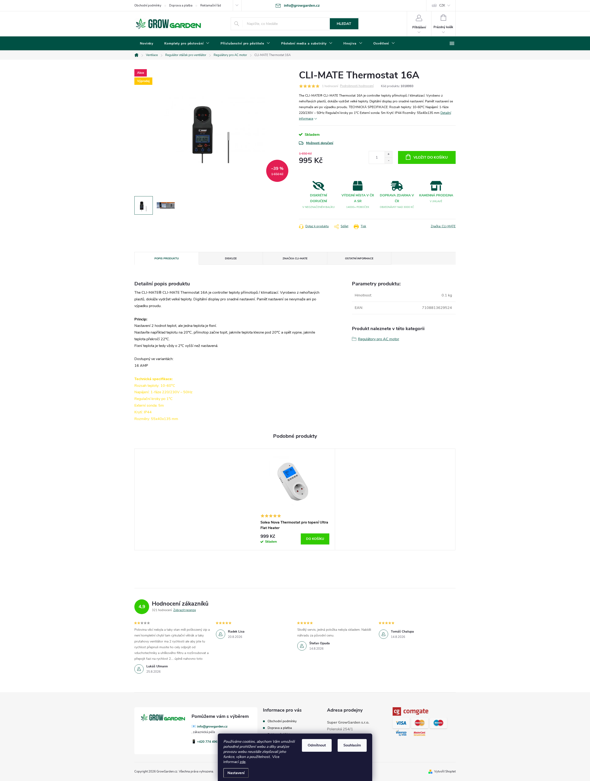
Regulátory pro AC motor (378, 339)
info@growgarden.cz (212, 726)
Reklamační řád (210, 5)
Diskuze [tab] (231, 258)
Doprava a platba (180, 5)
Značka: (443, 226)
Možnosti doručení (319, 143)
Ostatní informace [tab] (359, 258)
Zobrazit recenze (184, 610)
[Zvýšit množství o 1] (388, 154)
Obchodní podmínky (147, 5)
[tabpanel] (295, 499)
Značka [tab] (295, 258)
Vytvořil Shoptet (445, 771)
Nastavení (236, 772)
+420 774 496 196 (210, 742)
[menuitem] (146, 43)
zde (242, 761)
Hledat (344, 23)
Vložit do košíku (430, 157)
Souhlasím (352, 745)
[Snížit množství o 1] (388, 160)
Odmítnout (317, 745)
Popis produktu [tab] (166, 258)
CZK (442, 5)
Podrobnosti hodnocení (357, 86)
